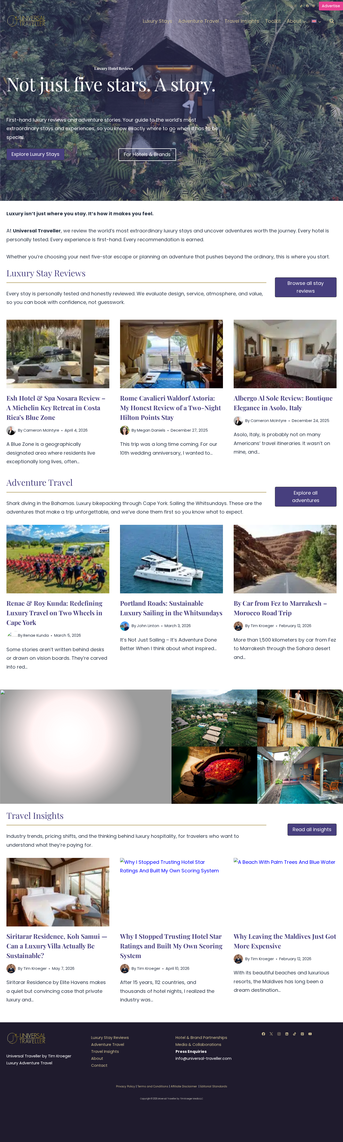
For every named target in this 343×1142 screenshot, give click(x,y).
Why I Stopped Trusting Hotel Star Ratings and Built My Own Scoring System (171, 946)
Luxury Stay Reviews (110, 1037)
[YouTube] (310, 1033)
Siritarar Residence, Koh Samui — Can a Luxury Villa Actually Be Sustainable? (56, 946)
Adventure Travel (198, 21)
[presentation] (57, 354)
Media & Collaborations (198, 1044)
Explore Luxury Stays (35, 154)
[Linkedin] (313, 6)
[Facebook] (307, 6)
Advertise (331, 6)
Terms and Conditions (152, 1086)
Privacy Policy (125, 1086)
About (97, 1058)
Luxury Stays (157, 21)
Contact (99, 1065)
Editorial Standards (213, 1086)
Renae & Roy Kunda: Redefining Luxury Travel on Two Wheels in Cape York (54, 613)
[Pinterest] (302, 1033)
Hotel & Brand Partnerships (201, 1037)
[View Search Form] (332, 21)
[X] (271, 1033)
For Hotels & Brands (147, 154)
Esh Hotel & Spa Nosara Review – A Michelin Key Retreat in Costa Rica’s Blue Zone (55, 407)
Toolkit (273, 21)
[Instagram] (295, 6)
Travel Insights (242, 21)
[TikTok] (301, 6)
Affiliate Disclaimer (184, 1086)
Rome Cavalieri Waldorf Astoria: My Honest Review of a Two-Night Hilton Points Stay (170, 407)
